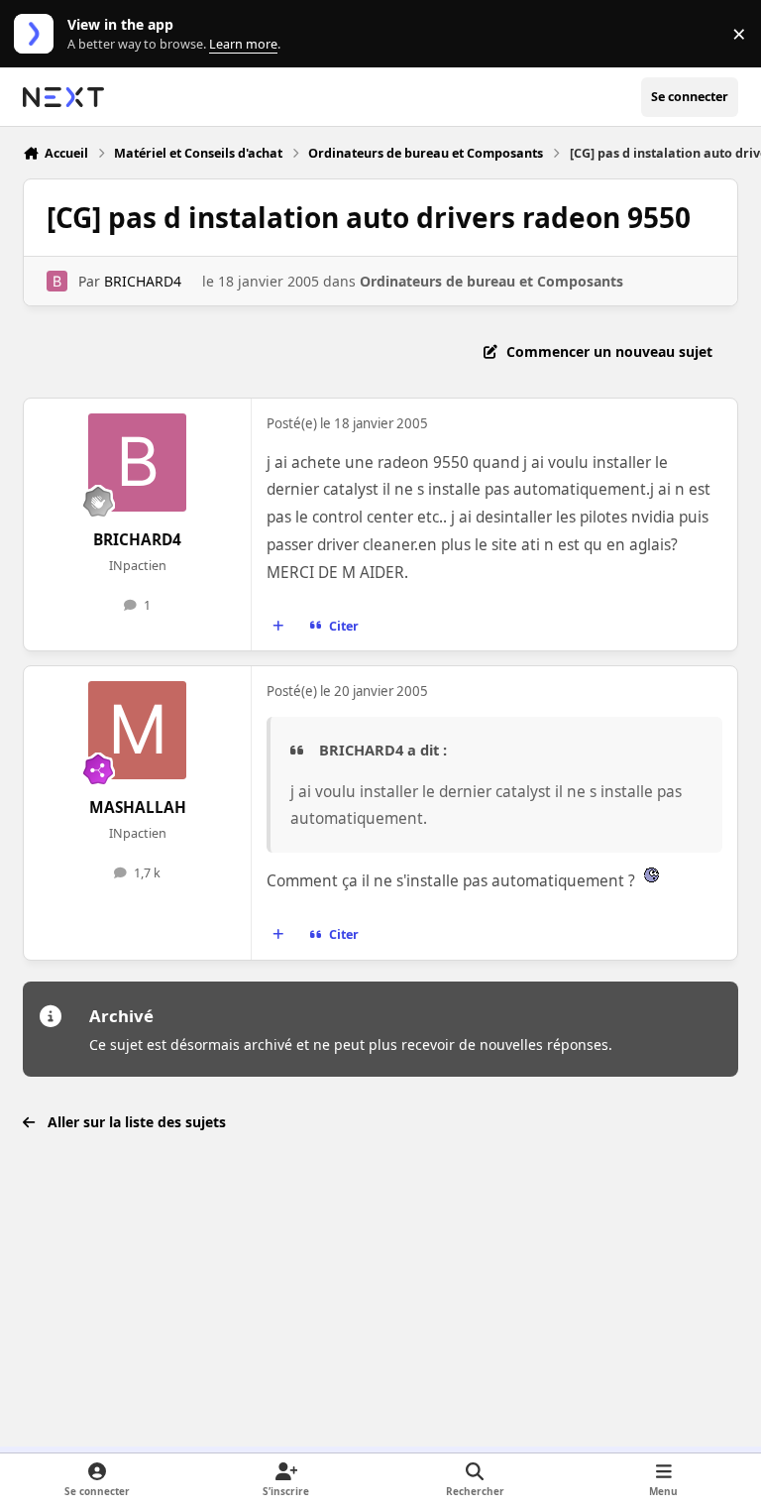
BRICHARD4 (142, 281)
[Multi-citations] (278, 625)
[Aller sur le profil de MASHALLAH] (137, 730)
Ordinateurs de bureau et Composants (491, 281)
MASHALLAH (137, 807)
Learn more (38, 34)
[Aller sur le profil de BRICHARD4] (57, 281)
